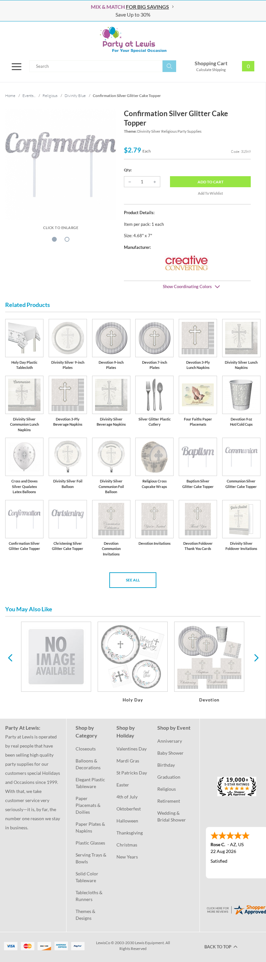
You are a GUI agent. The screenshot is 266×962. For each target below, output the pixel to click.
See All (133, 580)
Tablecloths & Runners (89, 896)
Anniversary (169, 741)
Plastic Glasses (90, 843)
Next (255, 657)
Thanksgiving (129, 832)
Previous (10, 657)
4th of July (127, 796)
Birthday (166, 765)
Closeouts (86, 748)
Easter (122, 784)
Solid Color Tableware (87, 877)
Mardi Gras (127, 760)
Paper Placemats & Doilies (89, 805)
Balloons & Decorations (88, 764)
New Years (127, 856)
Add (211, 181)
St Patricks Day (131, 772)
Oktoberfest (128, 808)
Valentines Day (131, 748)
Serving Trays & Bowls (91, 858)
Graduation (168, 777)
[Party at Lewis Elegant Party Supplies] (133, 40)
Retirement (168, 801)
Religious (166, 789)
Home (10, 95)
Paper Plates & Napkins (91, 827)
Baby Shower (170, 753)
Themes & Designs (86, 914)
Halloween (127, 820)
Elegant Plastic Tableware (91, 783)
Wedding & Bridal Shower (171, 816)
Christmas (126, 844)
